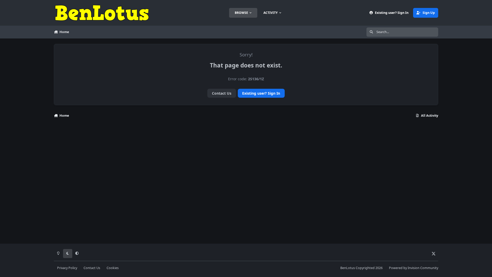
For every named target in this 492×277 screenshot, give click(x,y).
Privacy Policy (67, 268)
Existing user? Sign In (261, 93)
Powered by (413, 268)
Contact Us (221, 93)
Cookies (113, 268)
